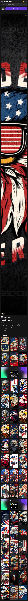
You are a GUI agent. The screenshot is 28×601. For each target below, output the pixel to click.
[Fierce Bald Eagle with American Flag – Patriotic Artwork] (23, 359)
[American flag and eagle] (14, 491)
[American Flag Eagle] (23, 532)
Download (17, 8)
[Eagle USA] (14, 532)
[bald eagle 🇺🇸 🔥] (14, 592)
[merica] (5, 401)
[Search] (25, 4)
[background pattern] (5, 562)
